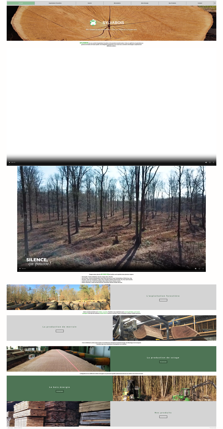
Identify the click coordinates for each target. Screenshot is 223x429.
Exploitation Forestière (55, 3)
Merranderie (117, 3)
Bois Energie (144, 3)
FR (214, 3)
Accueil (21, 3)
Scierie (90, 3)
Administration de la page (213, 427)
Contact (200, 3)
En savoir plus (163, 300)
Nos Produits (172, 3)
